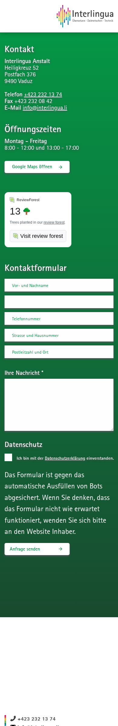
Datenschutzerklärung (65, 458)
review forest (54, 222)
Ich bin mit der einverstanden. (65, 458)
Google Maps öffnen (32, 166)
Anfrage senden (25, 549)
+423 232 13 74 (43, 94)
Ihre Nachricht (24, 372)
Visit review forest (41, 236)
